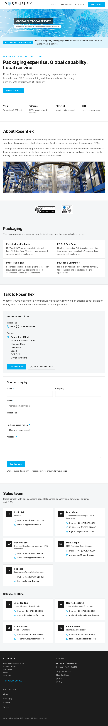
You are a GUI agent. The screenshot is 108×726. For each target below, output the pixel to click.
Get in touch (96, 4)
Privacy (6, 707)
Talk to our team (13, 90)
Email (10, 400)
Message (12, 437)
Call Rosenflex (16, 366)
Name (10, 388)
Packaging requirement (18, 425)
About (54, 4)
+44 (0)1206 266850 (22, 326)
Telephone (13, 413)
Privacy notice (60, 471)
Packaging (66, 4)
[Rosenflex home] (19, 4)
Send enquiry (16, 464)
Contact (79, 4)
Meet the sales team (43, 366)
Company (60, 388)
